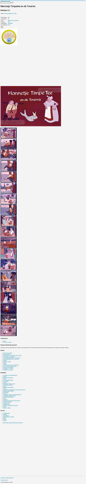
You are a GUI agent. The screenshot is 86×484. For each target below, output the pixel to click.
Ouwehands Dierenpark (8, 397)
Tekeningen (10, 23)
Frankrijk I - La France (8, 369)
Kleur (9, 21)
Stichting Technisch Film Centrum (10, 405)
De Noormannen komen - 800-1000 (10, 365)
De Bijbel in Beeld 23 (18, 422)
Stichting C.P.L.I (6, 404)
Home (4, 341)
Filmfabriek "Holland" (8, 384)
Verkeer (5, 420)
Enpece (4, 382)
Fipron (4, 386)
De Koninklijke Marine (8, 380)
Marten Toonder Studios (8, 391)
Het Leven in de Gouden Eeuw (10, 366)
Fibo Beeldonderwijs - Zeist (11, 13)
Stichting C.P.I (6, 403)
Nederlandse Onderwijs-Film (9, 395)
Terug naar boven (4, 480)
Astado (4, 376)
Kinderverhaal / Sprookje (13, 20)
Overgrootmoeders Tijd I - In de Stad (11, 359)
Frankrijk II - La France (8, 368)
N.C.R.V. (5, 393)
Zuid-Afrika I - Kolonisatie (9, 356)
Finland (4, 360)
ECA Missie (5, 381)
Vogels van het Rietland (8, 367)
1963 (9, 24)
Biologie (5, 414)
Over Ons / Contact (7, 342)
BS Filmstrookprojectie (8, 377)
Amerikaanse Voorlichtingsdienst (10, 375)
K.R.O (4, 388)
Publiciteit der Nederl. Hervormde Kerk (11, 400)
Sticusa (4, 406)
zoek (12, 2)
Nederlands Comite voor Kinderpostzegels (12, 394)
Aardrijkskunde (6, 413)
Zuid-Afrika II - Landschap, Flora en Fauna (12, 355)
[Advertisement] (5, 66)
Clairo (4, 378)
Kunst (4, 418)
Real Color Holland (7, 401)
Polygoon (5, 399)
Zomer (4, 362)
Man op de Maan (6, 354)
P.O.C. (4, 398)
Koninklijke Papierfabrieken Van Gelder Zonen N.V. (14, 389)
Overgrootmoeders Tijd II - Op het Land (11, 357)
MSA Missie (6, 392)
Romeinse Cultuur (7, 361)
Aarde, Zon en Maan (7, 353)
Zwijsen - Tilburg (7, 407)
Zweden (5, 363)
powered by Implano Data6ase (7, 477)
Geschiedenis (6, 415)
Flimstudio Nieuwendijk (8, 387)
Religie (4, 419)
